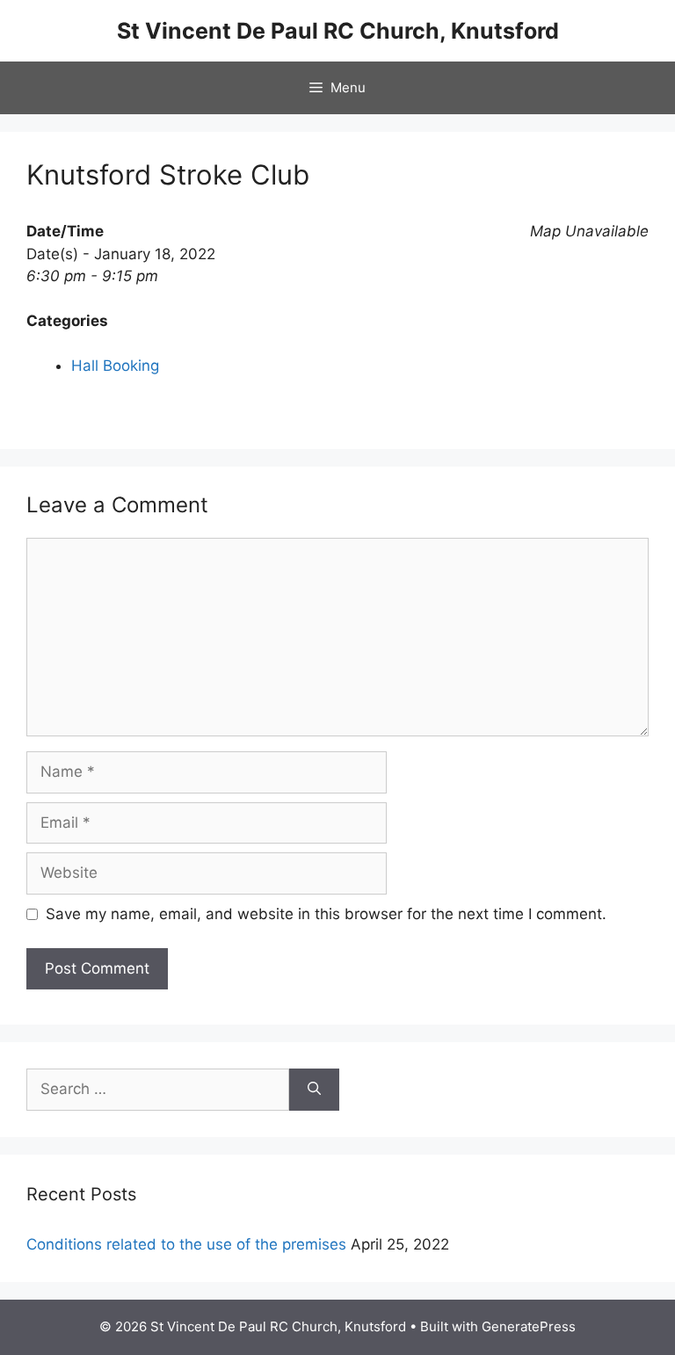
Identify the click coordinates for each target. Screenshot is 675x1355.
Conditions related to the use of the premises (186, 1244)
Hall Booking (115, 365)
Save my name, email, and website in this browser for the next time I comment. (326, 914)
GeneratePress (529, 1326)
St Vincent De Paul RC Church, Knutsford (338, 31)
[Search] (314, 1090)
